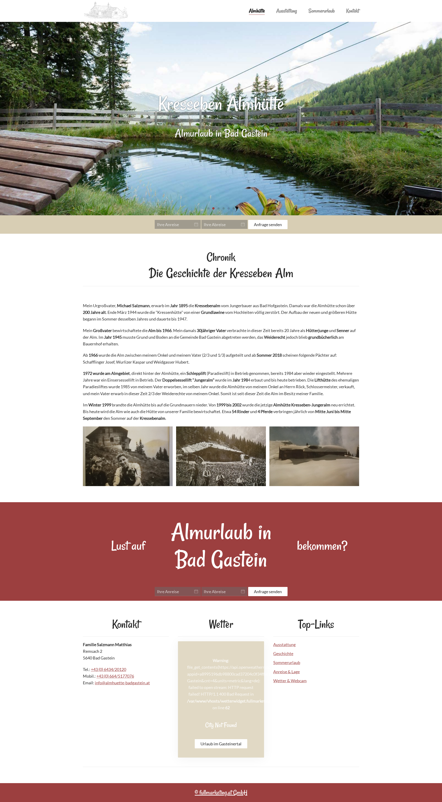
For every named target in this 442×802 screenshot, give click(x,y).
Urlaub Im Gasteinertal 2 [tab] (213, 208)
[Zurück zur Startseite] (106, 11)
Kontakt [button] (352, 10)
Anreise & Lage (286, 671)
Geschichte (283, 653)
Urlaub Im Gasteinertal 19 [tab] (228, 208)
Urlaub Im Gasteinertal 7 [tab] (234, 208)
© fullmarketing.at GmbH (221, 792)
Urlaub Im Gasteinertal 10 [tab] (208, 208)
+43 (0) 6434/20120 (108, 669)
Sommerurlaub (321, 10)
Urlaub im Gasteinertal (221, 743)
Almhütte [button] (257, 10)
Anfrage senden (268, 224)
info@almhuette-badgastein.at (122, 682)
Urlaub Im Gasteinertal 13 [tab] (223, 208)
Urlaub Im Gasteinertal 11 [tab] (218, 208)
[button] (128, 456)
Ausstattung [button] (286, 10)
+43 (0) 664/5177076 (115, 676)
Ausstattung (284, 644)
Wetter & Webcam (290, 680)
